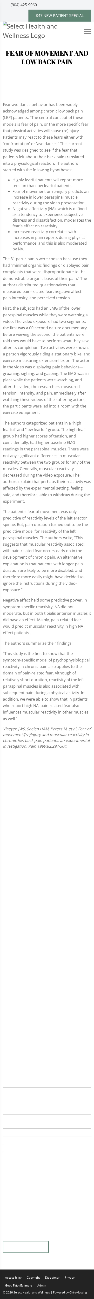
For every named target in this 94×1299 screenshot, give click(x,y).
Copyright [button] (33, 1277)
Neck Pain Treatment (29, 870)
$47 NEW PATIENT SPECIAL (60, 15)
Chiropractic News (25, 1015)
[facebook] (68, 1237)
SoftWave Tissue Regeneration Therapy (45, 801)
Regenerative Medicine (30, 899)
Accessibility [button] (13, 1277)
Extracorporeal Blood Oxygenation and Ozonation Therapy (45, 931)
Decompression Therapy (32, 972)
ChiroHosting (78, 1291)
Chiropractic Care (26, 791)
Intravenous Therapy (29, 918)
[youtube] (33, 1237)
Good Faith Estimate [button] (18, 1284)
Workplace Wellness (28, 889)
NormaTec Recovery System (35, 821)
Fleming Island (26, 1246)
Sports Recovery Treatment (35, 840)
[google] (9, 1237)
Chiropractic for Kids (28, 879)
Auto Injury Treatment (30, 850)
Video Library (21, 1021)
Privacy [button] (69, 1277)
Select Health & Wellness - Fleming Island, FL (50, 1044)
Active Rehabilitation (28, 811)
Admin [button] (41, 1284)
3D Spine (17, 1003)
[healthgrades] (56, 1237)
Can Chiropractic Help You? (33, 1009)
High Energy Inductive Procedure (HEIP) (46, 963)
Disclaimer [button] (52, 1277)
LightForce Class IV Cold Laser (37, 830)
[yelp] (21, 1237)
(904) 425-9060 (23, 4)
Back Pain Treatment (29, 860)
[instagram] (45, 1237)
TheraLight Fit (22, 909)
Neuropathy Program (29, 943)
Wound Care (21, 953)
